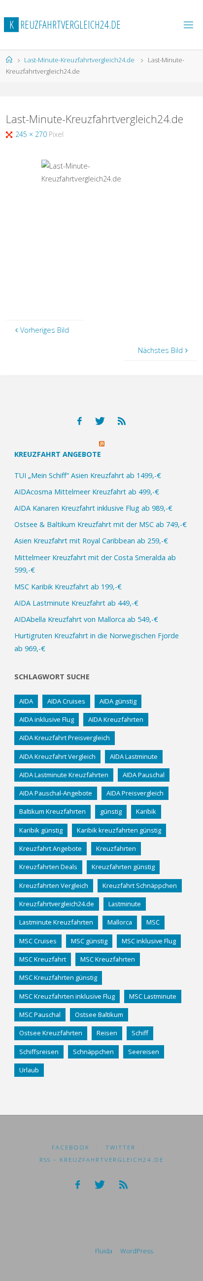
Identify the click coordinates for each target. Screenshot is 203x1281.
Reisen (107, 1032)
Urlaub (29, 1069)
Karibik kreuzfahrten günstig (119, 830)
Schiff (140, 1032)
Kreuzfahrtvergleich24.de (56, 903)
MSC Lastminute (152, 996)
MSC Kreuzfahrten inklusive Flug (67, 996)
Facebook (71, 1147)
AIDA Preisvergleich (135, 793)
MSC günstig (89, 940)
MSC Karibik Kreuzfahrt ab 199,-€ (68, 586)
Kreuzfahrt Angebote (57, 454)
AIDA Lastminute (134, 756)
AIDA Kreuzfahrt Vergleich (57, 756)
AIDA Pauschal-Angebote (55, 793)
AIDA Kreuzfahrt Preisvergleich (64, 737)
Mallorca (119, 922)
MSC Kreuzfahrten (107, 959)
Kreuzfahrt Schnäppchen (139, 885)
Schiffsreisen (39, 1051)
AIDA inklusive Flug (46, 719)
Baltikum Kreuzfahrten (52, 811)
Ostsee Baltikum (99, 1014)
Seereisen (143, 1051)
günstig (111, 811)
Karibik (146, 811)
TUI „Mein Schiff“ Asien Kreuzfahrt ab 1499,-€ (87, 475)
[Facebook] (79, 421)
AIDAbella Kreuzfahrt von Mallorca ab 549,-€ (86, 619)
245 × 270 (32, 134)
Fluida (103, 1250)
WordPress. (137, 1250)
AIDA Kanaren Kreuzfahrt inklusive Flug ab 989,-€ (93, 508)
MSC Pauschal (40, 1014)
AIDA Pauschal (144, 774)
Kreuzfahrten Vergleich (53, 885)
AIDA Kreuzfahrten (115, 719)
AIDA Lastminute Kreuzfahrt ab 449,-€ (76, 603)
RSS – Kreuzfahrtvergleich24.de (101, 1159)
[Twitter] (100, 421)
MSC (153, 922)
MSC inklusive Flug (149, 940)
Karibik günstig (41, 830)
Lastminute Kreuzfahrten (56, 922)
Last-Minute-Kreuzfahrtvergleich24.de (79, 59)
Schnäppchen (93, 1051)
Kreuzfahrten (116, 848)
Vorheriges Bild (44, 330)
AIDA (26, 701)
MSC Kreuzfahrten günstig (58, 977)
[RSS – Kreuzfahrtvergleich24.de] (121, 421)
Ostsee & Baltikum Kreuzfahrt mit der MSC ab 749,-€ (100, 524)
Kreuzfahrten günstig (123, 866)
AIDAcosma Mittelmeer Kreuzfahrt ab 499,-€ (86, 491)
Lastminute (124, 903)
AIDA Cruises (66, 701)
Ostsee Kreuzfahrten (50, 1032)
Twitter (120, 1147)
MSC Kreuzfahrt (42, 959)
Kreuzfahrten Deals (48, 866)
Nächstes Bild (160, 350)
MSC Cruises (38, 940)
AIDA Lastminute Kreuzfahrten (63, 774)
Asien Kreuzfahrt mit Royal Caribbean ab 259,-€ (91, 540)
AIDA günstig (118, 701)
